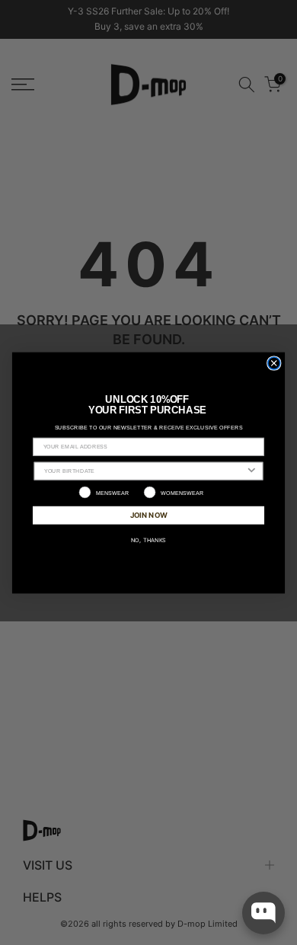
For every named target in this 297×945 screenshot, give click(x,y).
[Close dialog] (274, 362)
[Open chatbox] (263, 913)
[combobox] (144, 470)
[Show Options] (251, 470)
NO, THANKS (148, 539)
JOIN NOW (149, 514)
